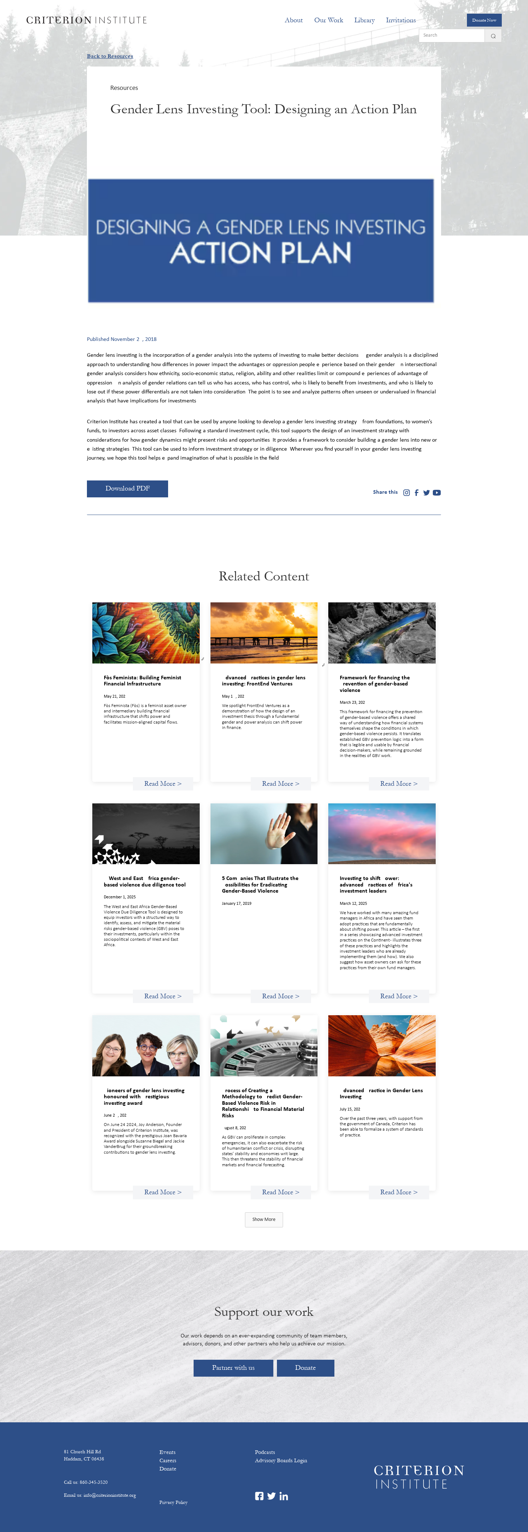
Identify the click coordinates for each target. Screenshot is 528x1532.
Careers (167, 1460)
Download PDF (128, 488)
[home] (87, 20)
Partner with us (233, 1368)
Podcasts (265, 1452)
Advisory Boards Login (281, 1460)
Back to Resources (110, 56)
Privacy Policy (173, 1502)
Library (365, 20)
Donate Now (484, 20)
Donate (305, 1368)
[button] (294, 20)
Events (167, 1452)
